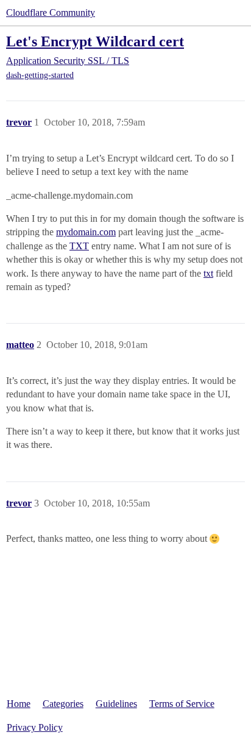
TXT (79, 246)
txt (208, 273)
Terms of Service (181, 703)
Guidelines (116, 703)
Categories (63, 703)
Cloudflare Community (50, 12)
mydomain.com (86, 232)
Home (18, 703)
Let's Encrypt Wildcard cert (95, 41)
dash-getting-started (40, 75)
